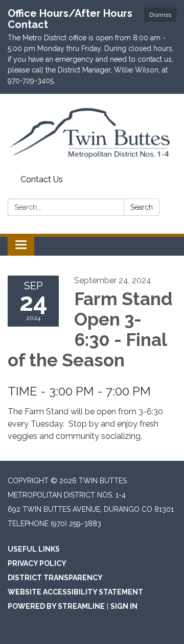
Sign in (123, 606)
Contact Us (41, 179)
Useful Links (34, 549)
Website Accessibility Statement (75, 592)
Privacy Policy (37, 563)
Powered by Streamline (56, 606)
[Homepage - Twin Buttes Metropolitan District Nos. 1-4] (92, 132)
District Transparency (55, 578)
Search (141, 207)
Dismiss (160, 14)
